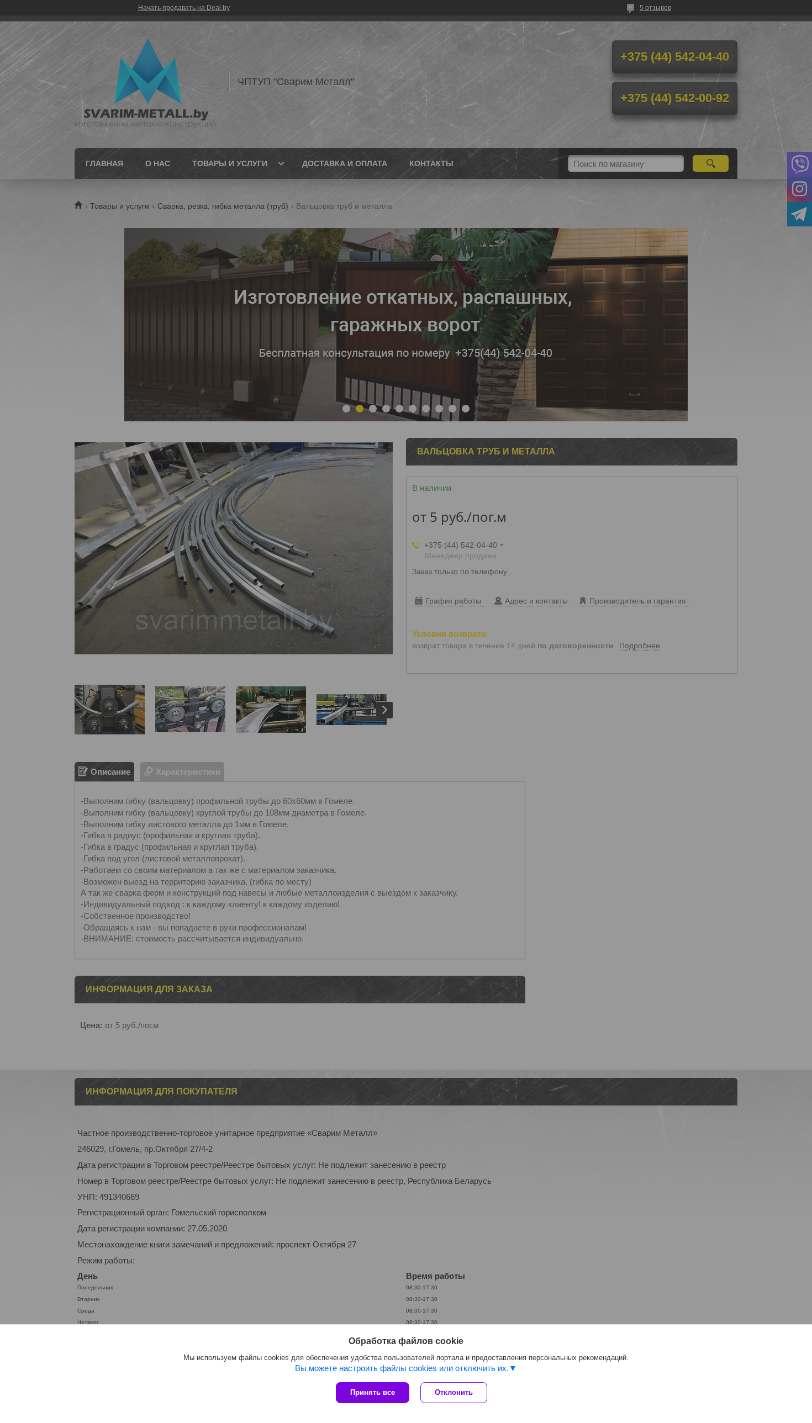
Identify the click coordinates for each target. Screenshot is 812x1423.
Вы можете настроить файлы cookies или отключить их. (402, 1368)
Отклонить (454, 1392)
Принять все (372, 1392)
